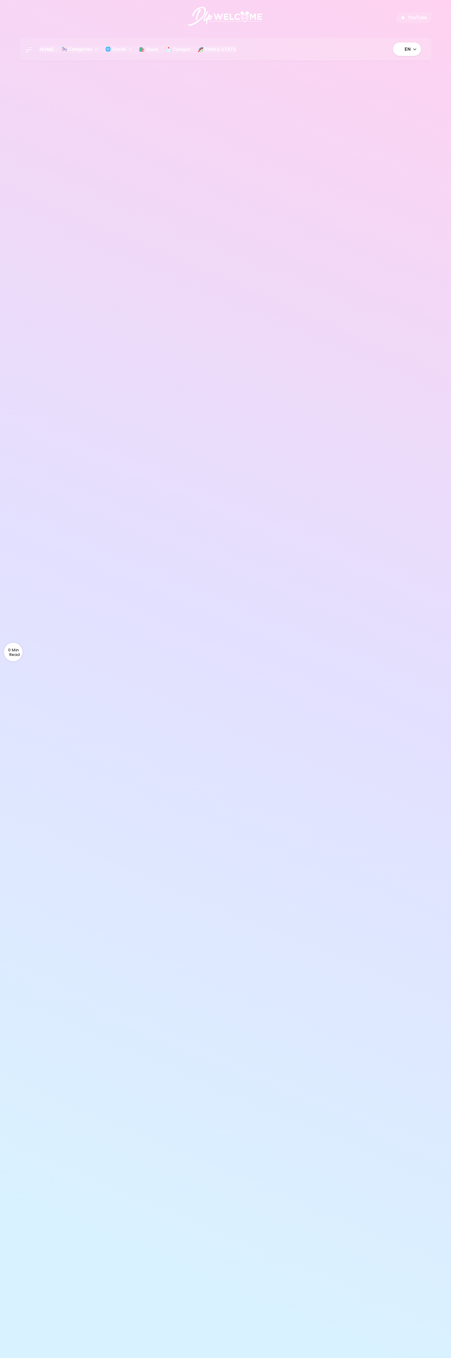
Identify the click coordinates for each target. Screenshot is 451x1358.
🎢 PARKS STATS (217, 49)
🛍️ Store (148, 49)
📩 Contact (178, 49)
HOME (47, 49)
